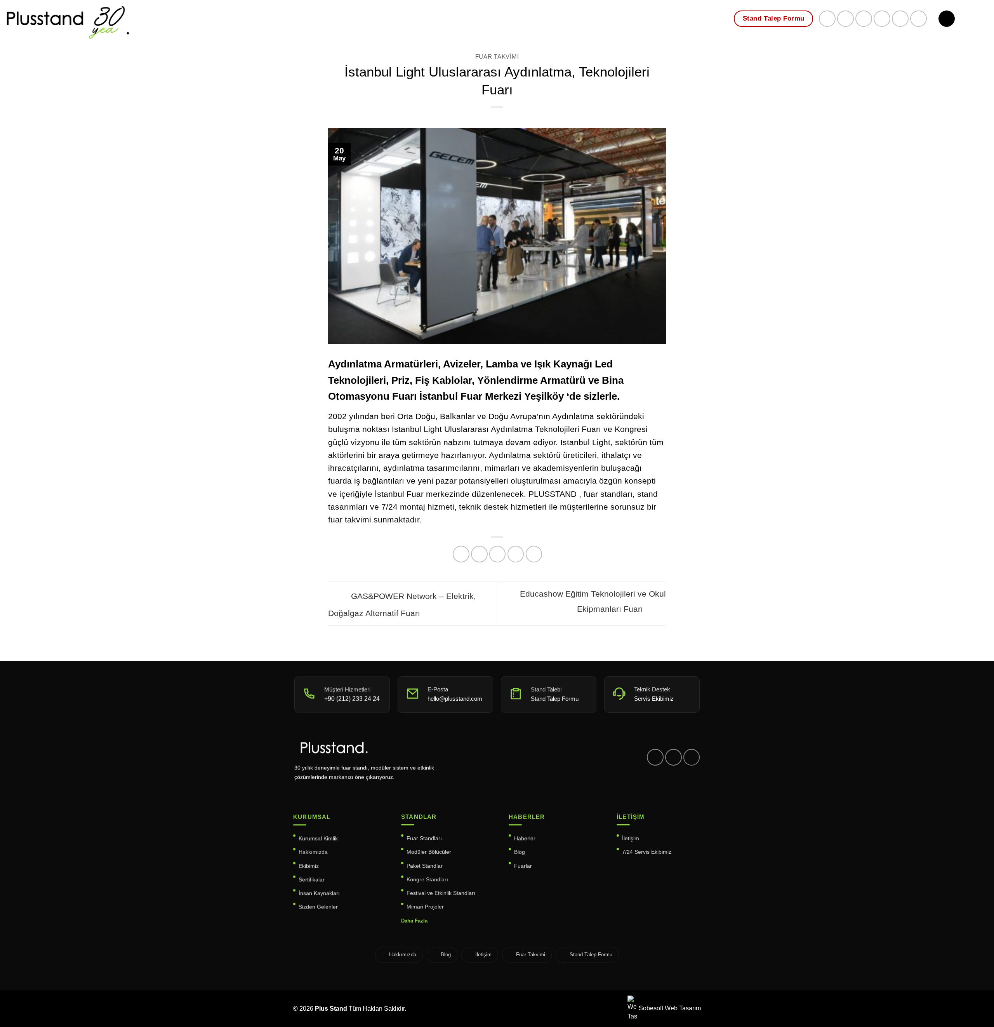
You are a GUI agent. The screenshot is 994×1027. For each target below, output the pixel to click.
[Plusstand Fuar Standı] (140, 21)
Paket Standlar (425, 866)
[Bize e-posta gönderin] (863, 18)
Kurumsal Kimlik (318, 838)
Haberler (524, 838)
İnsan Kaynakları (319, 893)
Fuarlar (523, 866)
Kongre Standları (427, 879)
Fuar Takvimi (497, 57)
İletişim (630, 838)
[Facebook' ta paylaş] (461, 554)
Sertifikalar (312, 879)
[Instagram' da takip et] (845, 18)
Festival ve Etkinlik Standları (441, 893)
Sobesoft (650, 1008)
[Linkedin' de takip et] (900, 18)
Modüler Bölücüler (429, 852)
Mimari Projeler (425, 906)
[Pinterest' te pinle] (515, 554)
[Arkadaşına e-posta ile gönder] (497, 554)
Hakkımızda (313, 852)
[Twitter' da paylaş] (479, 554)
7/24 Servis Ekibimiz (646, 852)
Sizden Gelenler (318, 906)
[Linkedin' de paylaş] (534, 554)
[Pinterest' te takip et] (882, 18)
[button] (946, 18)
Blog (519, 852)
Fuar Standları (424, 838)
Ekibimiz (309, 866)
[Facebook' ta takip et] (827, 18)
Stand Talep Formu (591, 954)
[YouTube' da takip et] (918, 18)
